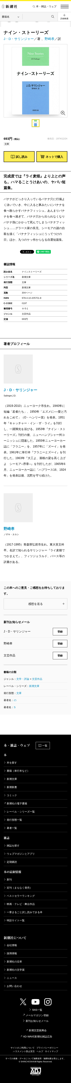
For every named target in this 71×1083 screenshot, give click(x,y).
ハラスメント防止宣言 (24, 1051)
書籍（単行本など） (18, 770)
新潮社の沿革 (14, 961)
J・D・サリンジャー (19, 39)
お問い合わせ (14, 986)
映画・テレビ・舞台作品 (21, 904)
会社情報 (12, 945)
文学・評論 (22, 678)
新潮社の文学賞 (16, 969)
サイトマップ (51, 1051)
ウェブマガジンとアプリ (21, 853)
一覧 (44, 745)
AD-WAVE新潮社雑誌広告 (37, 1036)
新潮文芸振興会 (38, 1030)
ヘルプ (40, 1051)
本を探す (12, 762)
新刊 (9, 879)
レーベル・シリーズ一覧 (21, 811)
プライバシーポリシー (47, 1048)
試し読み (21, 156)
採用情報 (12, 953)
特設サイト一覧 (16, 920)
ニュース (12, 977)
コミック (12, 795)
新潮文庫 (34, 686)
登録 (60, 631)
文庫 (18, 693)
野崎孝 (49, 39)
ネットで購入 (54, 156)
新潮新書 (12, 787)
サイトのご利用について (23, 1048)
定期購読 (12, 861)
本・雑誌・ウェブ (46, 6)
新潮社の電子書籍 (17, 803)
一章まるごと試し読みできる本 (24, 912)
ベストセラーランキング (21, 895)
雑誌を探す (13, 845)
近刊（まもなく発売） (19, 887)
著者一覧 (12, 827)
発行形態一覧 (14, 819)
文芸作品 (37, 678)
